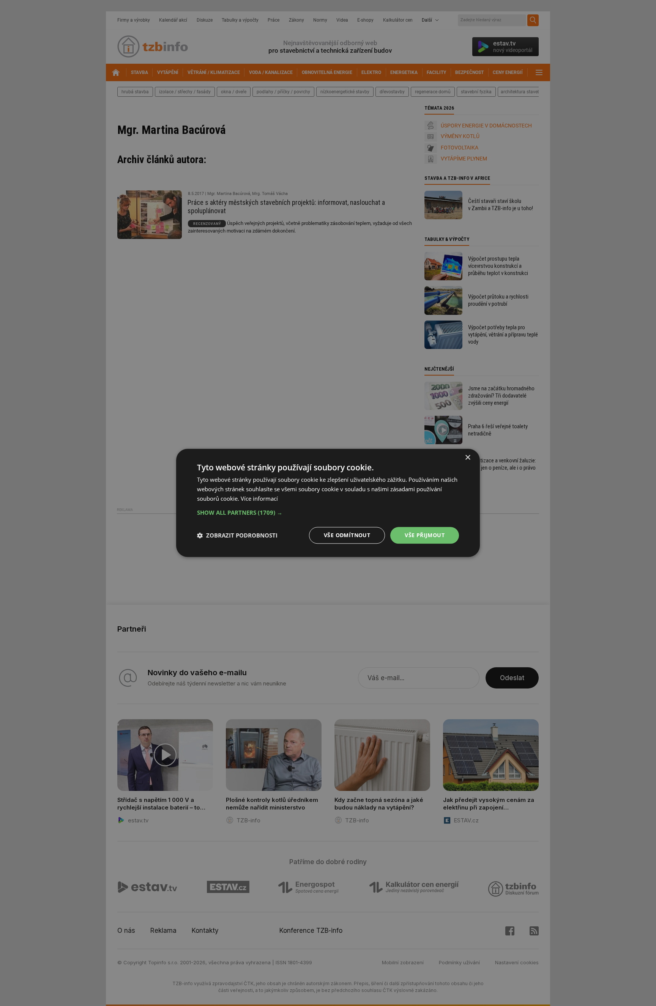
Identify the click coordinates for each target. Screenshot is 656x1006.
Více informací (259, 498)
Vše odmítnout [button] (347, 535)
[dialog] (328, 503)
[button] (328, 512)
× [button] (467, 458)
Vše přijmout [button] (425, 535)
